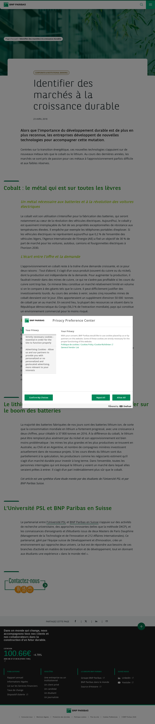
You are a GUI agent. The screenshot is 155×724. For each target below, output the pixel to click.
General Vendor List (70, 347)
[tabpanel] (95, 340)
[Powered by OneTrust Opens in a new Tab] (119, 406)
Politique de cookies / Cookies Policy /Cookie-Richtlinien (86, 344)
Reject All (100, 397)
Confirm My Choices (38, 397)
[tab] (39, 330)
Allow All (121, 397)
